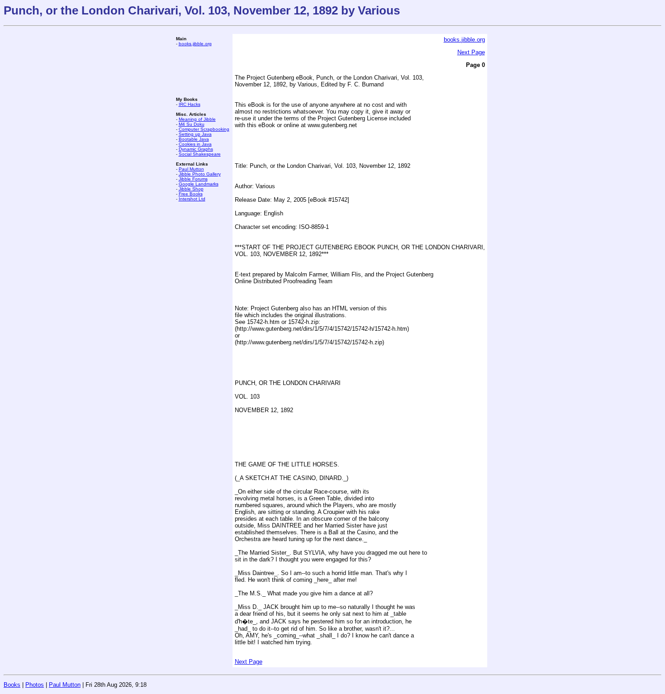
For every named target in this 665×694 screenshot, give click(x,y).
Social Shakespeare (200, 154)
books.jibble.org (195, 43)
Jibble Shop (191, 188)
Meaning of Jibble (197, 119)
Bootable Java (194, 139)
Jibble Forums (193, 178)
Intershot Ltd (192, 198)
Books (12, 684)
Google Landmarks (198, 183)
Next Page (471, 52)
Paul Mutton (191, 168)
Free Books (191, 193)
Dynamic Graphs (196, 149)
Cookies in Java (195, 144)
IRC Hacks (189, 104)
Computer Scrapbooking (204, 129)
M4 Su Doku (191, 124)
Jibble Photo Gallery (200, 173)
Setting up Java (195, 134)
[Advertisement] (203, 71)
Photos (34, 684)
